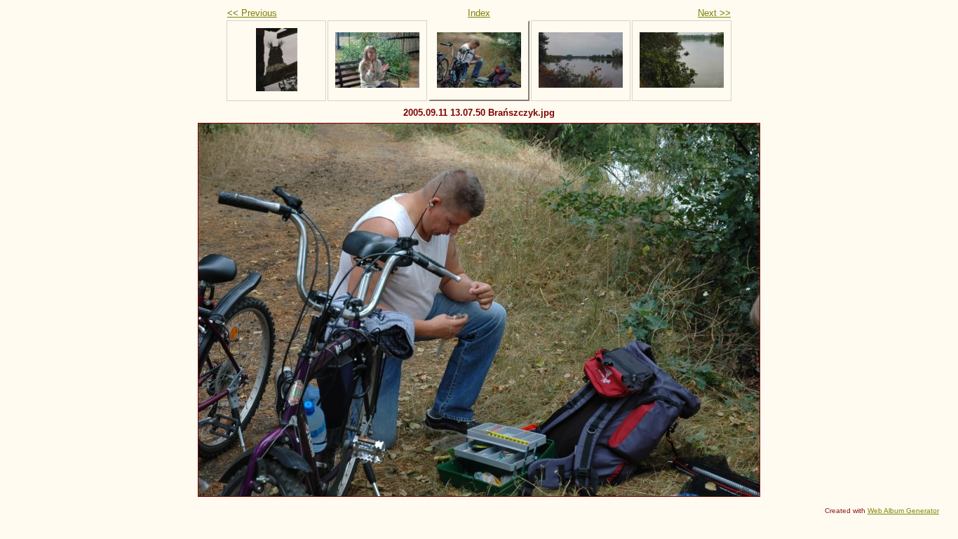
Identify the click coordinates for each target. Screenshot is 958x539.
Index (479, 13)
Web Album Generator (903, 510)
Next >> (714, 13)
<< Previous (252, 13)
